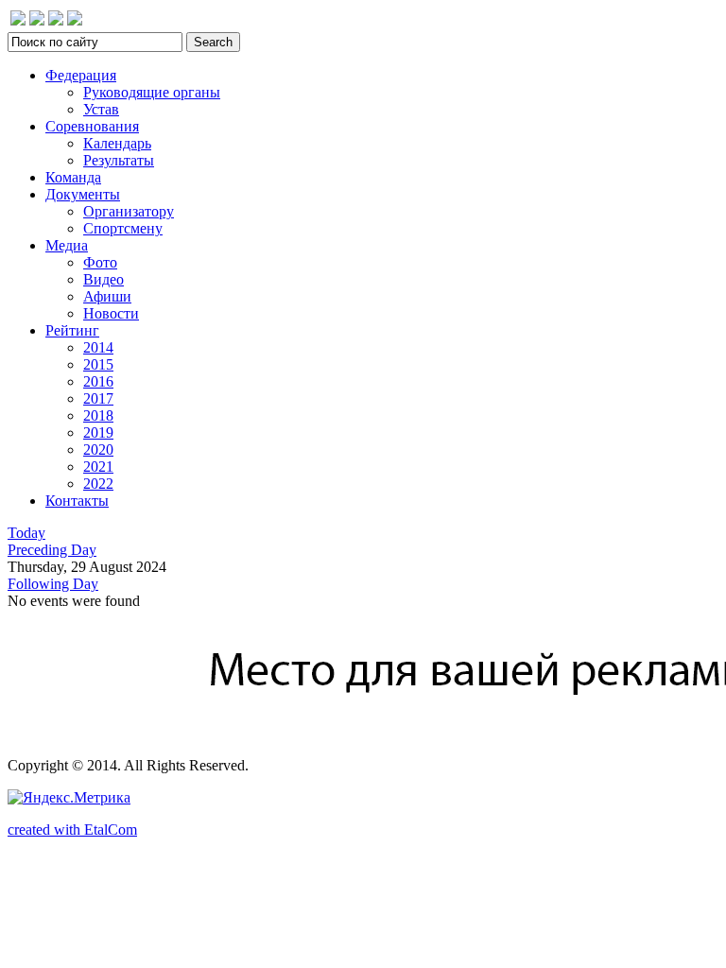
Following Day (53, 584)
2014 (98, 347)
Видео (103, 279)
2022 (98, 483)
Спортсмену (123, 228)
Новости (111, 313)
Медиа (66, 245)
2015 (98, 364)
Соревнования (92, 126)
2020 (98, 449)
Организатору (128, 211)
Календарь (117, 143)
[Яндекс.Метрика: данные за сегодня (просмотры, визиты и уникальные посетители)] (69, 797)
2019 (98, 432)
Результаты (118, 160)
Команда (73, 177)
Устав (101, 109)
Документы (82, 194)
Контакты (77, 501)
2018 (98, 415)
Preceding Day (52, 550)
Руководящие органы (151, 92)
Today (26, 533)
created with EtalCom (72, 829)
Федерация (80, 75)
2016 (98, 381)
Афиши (107, 296)
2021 (98, 466)
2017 (98, 398)
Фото (100, 262)
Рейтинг (72, 330)
